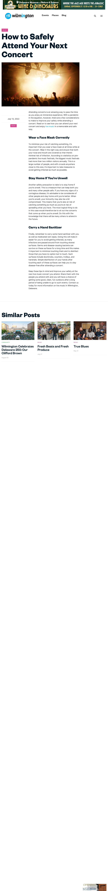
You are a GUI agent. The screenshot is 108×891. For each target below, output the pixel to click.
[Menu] (101, 16)
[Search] (95, 16)
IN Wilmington (19, 16)
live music (49, 126)
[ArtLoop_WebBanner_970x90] (54, 5)
